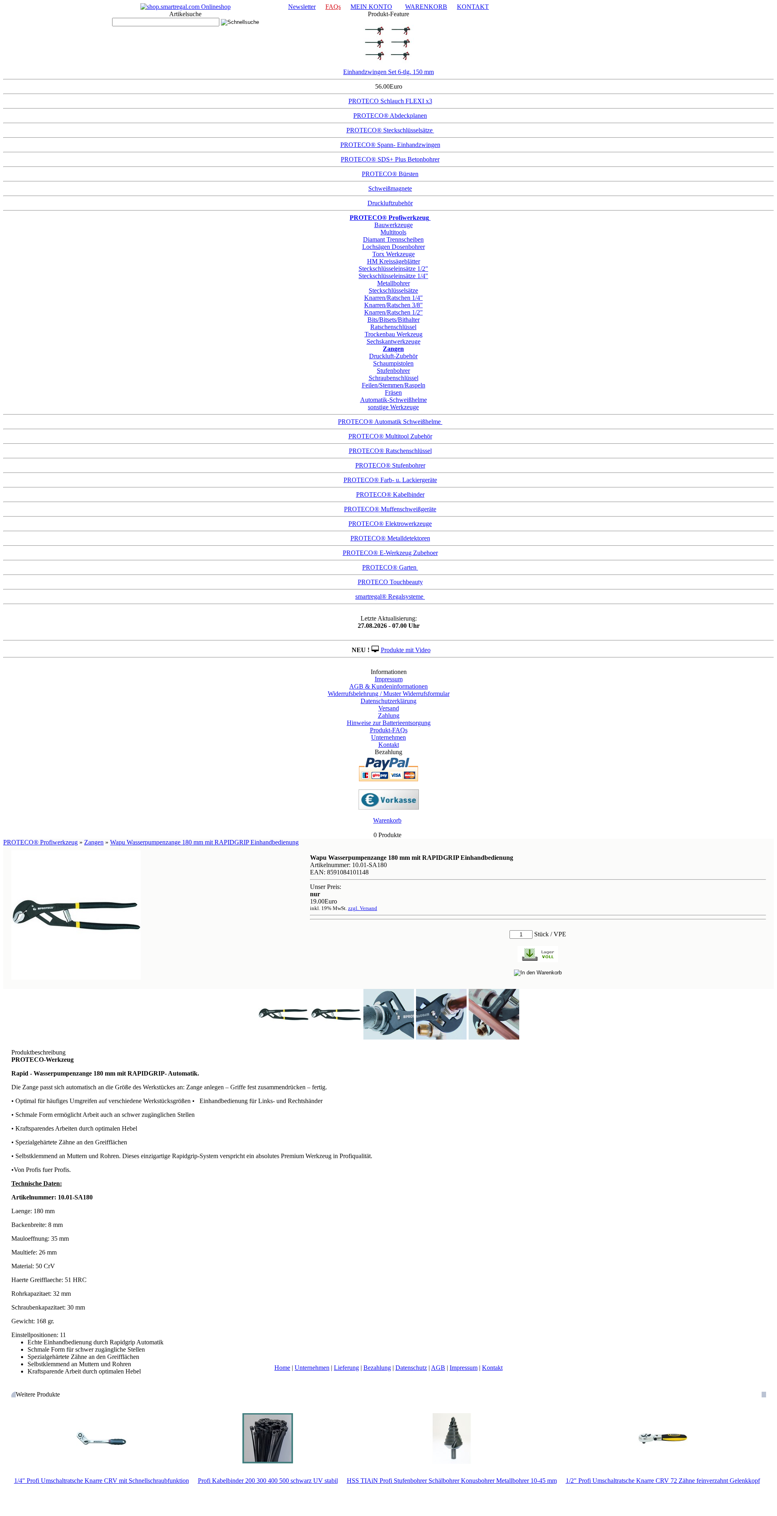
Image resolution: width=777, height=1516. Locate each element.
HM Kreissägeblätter (393, 261)
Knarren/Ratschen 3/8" (393, 305)
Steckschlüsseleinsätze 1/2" (393, 268)
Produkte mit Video (406, 649)
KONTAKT (473, 6)
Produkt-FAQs (389, 730)
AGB (438, 1367)
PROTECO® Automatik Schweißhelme (390, 421)
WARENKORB (426, 6)
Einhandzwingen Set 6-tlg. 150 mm (388, 71)
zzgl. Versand (362, 908)
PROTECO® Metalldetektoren (390, 538)
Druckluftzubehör (390, 203)
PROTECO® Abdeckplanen (390, 115)
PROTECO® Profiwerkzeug (40, 842)
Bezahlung (377, 1367)
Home (282, 1367)
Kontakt (388, 744)
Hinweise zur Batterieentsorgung (389, 722)
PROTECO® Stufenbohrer (390, 465)
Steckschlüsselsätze (393, 290)
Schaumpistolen (393, 363)
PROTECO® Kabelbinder (390, 494)
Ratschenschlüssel (393, 326)
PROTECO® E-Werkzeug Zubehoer (390, 552)
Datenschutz (411, 1367)
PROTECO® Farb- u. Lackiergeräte (390, 479)
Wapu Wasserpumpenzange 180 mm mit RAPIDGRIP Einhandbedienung (204, 842)
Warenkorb (387, 820)
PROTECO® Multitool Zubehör (390, 436)
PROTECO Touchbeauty (390, 581)
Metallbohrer (393, 283)
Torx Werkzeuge (393, 254)
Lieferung (346, 1367)
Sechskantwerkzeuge (393, 341)
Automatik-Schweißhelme (393, 399)
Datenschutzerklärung (388, 700)
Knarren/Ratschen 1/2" (393, 312)
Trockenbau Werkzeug (393, 334)
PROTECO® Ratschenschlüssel (390, 450)
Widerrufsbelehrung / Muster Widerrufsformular (389, 693)
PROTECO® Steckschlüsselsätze (390, 130)
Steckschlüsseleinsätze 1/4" (393, 275)
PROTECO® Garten (390, 567)
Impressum (389, 679)
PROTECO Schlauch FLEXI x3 (390, 101)
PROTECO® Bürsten (390, 173)
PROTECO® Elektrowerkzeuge (390, 523)
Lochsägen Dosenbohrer (393, 246)
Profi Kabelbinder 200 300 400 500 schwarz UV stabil (268, 1480)
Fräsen (393, 392)
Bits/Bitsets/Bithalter (393, 319)
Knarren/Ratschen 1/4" (393, 297)
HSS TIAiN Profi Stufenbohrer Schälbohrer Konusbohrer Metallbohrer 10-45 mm (452, 1480)
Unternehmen (388, 737)
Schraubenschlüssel (393, 377)
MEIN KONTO (371, 6)
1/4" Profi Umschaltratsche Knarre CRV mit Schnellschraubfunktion (101, 1480)
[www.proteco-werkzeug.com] (185, 6)
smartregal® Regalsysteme (390, 596)
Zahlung (388, 715)
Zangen (94, 842)
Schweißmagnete (390, 188)
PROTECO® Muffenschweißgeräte (390, 509)
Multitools (393, 232)
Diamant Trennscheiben (393, 239)
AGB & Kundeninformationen (388, 686)
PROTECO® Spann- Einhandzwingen (390, 144)
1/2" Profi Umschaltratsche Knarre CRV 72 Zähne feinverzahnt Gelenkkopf (663, 1480)
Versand (388, 708)
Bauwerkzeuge (393, 224)
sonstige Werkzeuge (393, 407)
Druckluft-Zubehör (393, 356)
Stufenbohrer (393, 370)
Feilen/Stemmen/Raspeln (393, 385)
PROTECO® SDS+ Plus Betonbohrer (390, 159)
